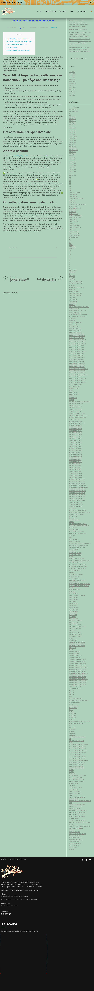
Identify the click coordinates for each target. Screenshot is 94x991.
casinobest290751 (75, 454)
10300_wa (72, 128)
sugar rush (73, 789)
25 (70, 252)
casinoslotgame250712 (77, 489)
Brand (71, 396)
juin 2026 (72, 75)
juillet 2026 (72, 74)
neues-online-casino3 (77, 646)
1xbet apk (72, 212)
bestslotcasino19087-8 (77, 343)
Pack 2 (71, 690)
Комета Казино (74, 836)
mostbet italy (74, 622)
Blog (71, 390)
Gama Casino (73, 549)
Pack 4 (71, 694)
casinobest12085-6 (75, 427)
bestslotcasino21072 (77, 347)
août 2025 (72, 85)
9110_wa (72, 278)
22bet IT (72, 248)
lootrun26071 (74, 582)
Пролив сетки (74, 845)
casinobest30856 (75, 460)
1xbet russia (73, 231)
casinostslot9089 (75, 506)
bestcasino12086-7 (75, 330)
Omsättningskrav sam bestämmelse (18, 50)
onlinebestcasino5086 (77, 661)
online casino (74, 653)
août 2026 (72, 72)
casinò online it (75, 411)
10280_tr (72, 126)
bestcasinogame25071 (77, 336)
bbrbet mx (73, 324)
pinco (71, 710)
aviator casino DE (75, 293)
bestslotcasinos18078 (77, 371)
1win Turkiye (73, 206)
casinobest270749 (75, 452)
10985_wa (72, 171)
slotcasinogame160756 (77, 746)
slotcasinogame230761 (77, 758)
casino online (74, 407)
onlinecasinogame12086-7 (78, 667)
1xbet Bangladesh (75, 216)
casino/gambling (75, 425)
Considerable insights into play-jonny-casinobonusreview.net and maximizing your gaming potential (80, 34)
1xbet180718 (73, 237)
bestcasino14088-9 (75, 332)
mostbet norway (75, 624)
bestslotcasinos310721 (77, 380)
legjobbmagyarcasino (77, 580)
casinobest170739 (75, 429)
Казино (71, 830)
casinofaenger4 (75, 471)
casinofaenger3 (75, 469)
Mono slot (73, 605)
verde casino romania (77, 816)
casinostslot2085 (75, 502)
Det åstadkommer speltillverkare (16, 44)
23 (70, 250)
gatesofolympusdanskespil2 (79, 560)
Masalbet (72, 591)
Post (71, 719)
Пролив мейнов (75, 843)
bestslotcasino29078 (77, 357)
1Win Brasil (73, 194)
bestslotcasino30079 (77, 359)
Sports (72, 785)
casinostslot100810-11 (77, 500)
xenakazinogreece (76, 828)
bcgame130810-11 (75, 328)
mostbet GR (73, 619)
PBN (70, 696)
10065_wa (72, 121)
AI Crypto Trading (75, 283)
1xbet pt (72, 229)
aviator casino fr (75, 295)
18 (70, 186)
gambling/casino (75, 555)
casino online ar (75, 409)
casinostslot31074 (76, 504)
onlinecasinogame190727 (78, 669)
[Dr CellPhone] (12, 11)
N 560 (71, 638)
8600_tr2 (72, 272)
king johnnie (73, 578)
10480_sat (72, 132)
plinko (71, 712)
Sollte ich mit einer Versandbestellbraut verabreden (77, 781)
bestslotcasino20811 (76, 345)
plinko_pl (72, 717)
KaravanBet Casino (76, 574)
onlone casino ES (75, 686)
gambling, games (75, 553)
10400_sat (72, 130)
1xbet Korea (73, 221)
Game (71, 557)
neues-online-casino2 (77, 644)
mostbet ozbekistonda (77, 626)
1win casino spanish (76, 198)
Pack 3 (71, 692)
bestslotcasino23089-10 (77, 351)
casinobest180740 (75, 433)
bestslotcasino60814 (77, 365)
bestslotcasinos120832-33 (78, 369)
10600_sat (72, 152)
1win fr (72, 200)
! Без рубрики (74, 107)
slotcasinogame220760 (77, 756)
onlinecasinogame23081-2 (78, 673)
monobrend (73, 611)
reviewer (72, 735)
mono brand (73, 603)
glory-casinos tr (75, 562)
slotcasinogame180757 (77, 748)
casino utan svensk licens (78, 415)
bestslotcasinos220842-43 (78, 374)
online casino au (75, 655)
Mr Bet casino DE (75, 632)
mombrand (73, 601)
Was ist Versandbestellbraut (80, 826)
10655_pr (72, 157)
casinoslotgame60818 (77, 496)
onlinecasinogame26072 (77, 675)
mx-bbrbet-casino (75, 636)
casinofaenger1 (75, 465)
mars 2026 (72, 81)
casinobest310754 (75, 462)
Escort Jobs (73, 539)
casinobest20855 (75, 436)
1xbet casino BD (75, 217)
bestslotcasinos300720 (77, 378)
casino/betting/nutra (77, 423)
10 (70, 115)
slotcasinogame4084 (76, 766)
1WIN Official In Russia (77, 204)
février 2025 (72, 89)
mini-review (73, 597)
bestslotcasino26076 (77, 353)
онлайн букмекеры (76, 839)
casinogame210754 (75, 477)
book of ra (73, 392)
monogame (73, 613)
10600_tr (72, 154)
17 (70, 185)
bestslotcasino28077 (77, 355)
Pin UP (71, 704)
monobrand (73, 609)
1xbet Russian (74, 233)
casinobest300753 (75, 458)
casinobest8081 (74, 464)
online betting (74, 651)
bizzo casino (73, 388)
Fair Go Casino (74, 541)
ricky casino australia (77, 737)
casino (71, 400)
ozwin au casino (75, 688)
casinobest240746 (75, 448)
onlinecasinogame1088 (77, 663)
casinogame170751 (75, 473)
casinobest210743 (75, 438)
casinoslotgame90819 (77, 498)
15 (70, 181)
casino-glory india (76, 421)
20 (70, 241)
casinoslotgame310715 (77, 495)
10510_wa (72, 146)
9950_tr (72, 279)
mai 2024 (72, 95)
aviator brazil (74, 291)
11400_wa (72, 175)
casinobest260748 (75, 450)
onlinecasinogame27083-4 (78, 679)
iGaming (72, 572)
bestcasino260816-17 (76, 334)
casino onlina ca (75, 405)
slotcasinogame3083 (76, 764)
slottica (72, 774)
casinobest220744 (75, 442)
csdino (71, 522)
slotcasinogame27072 (77, 762)
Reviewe (72, 733)
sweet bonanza (74, 791)
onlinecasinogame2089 (77, 671)
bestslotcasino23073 (77, 349)
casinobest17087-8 (75, 431)
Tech (71, 795)
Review (71, 731)
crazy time (73, 516)
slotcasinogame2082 (76, 754)
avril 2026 (72, 79)
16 (70, 183)
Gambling (72, 551)
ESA (70, 537)
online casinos (74, 657)
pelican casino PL (75, 698)
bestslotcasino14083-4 (77, 340)
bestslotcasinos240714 (77, 376)
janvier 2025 (72, 91)
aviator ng (73, 303)
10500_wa (72, 140)
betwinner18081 (75, 386)
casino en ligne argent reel (79, 402)
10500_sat (72, 134)
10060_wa (72, 119)
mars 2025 (72, 87)
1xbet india (73, 219)
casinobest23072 (75, 444)
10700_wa (72, 163)
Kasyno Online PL (75, 576)
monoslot (73, 615)
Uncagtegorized (75, 806)
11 (70, 173)
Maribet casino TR (75, 589)
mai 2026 (72, 77)
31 (70, 258)
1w (70, 190)
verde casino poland (76, 814)
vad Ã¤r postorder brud (78, 810)
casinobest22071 (75, 440)
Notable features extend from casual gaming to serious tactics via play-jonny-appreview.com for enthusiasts (80, 49)
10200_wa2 (72, 124)
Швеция (72, 849)
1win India (72, 202)
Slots (71, 770)
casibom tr (73, 398)
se (70, 739)
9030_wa (72, 276)
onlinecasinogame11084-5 (78, 665)
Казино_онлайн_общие (77, 834)
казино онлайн (74, 832)
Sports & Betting (75, 787)
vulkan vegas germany (77, 820)
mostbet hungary (75, 620)
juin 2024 (72, 93)
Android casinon (11, 47)
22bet (71, 245)
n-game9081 (73, 640)
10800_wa (72, 169)
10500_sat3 (73, 138)
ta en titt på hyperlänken (21, 156)
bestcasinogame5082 (76, 338)
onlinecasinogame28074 (77, 681)
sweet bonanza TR (75, 793)
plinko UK (72, 715)
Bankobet (72, 318)
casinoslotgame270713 (77, 491)
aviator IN (72, 297)
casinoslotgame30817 (77, 493)
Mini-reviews (73, 599)
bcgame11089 (73, 326)
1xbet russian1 (74, 235)
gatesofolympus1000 (76, 558)
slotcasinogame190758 (77, 752)
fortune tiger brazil (77, 547)
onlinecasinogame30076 (77, 684)
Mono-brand (73, 607)
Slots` (71, 772)
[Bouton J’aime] (20, 27)
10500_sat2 (73, 136)
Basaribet (72, 320)
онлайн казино (74, 841)
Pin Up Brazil (73, 706)
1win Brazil (73, 196)
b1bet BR (72, 305)
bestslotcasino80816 (77, 367)
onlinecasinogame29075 (77, 682)
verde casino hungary (77, 812)
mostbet (72, 617)
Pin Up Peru (73, 708)
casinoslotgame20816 (77, 483)
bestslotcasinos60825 (77, 382)
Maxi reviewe (74, 593)
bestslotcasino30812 (77, 361)
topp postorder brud (77, 805)
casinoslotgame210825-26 (78, 487)
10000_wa (72, 117)
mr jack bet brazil (76, 634)
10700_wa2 (72, 165)
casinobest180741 (75, 434)
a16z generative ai (75, 281)
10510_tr (72, 144)
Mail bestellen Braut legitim (79, 584)
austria (72, 285)
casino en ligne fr (76, 403)
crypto (72, 518)
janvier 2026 (72, 83)
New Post (72, 648)
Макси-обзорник (75, 837)
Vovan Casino (74, 818)
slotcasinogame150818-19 (78, 744)
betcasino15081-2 (75, 384)
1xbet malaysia (74, 225)
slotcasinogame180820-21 (78, 750)
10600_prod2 (73, 150)
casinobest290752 (75, 456)
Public (71, 725)
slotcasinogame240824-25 (78, 760)
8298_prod (73, 270)
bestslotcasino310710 (77, 363)
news (71, 650)
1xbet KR (72, 223)
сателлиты (73, 847)
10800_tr (72, 167)
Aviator (72, 289)
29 (70, 254)
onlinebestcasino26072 (77, 659)
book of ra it (74, 394)
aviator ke (73, 299)
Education (73, 527)
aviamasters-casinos (76, 287)
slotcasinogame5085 (76, 768)
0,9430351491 (73, 111)
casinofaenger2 (75, 467)
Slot (71, 743)
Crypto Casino (74, 520)
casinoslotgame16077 (77, 479)
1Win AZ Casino (74, 192)
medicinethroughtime (77, 595)
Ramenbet (72, 729)
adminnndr (54, 27)
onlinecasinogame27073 (77, 677)
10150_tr (72, 123)
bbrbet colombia (75, 322)
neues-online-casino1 (77, 642)
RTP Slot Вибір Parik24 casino (78, 29)
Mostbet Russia (75, 628)
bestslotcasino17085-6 (77, 341)
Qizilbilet (72, 727)
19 (70, 188)
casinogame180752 (75, 475)
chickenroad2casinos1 (77, 510)
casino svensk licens (77, 413)
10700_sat (72, 161)
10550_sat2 (73, 148)
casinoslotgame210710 (77, 485)
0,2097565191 (73, 109)
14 (70, 179)
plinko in (72, 713)
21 (70, 243)
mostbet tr (73, 630)
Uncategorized (33, 27)
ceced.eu (72, 508)
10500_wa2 (72, 142)
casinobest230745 (75, 446)
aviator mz (73, 301)
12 (70, 177)
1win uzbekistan (75, 208)
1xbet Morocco (75, 227)
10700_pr (72, 159)
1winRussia (73, 210)
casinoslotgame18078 (77, 481)
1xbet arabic (73, 214)
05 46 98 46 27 (6, 914)
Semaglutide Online (76, 741)
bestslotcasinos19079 (77, 372)
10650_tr (72, 155)
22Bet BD (72, 247)
